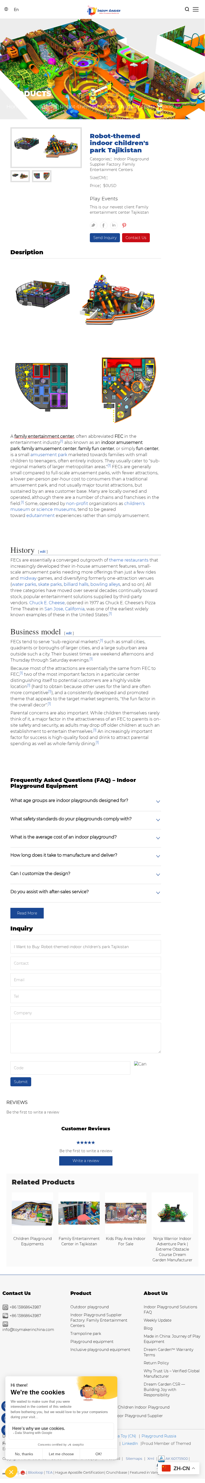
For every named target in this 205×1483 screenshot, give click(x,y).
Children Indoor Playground (144, 1407)
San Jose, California (65, 608)
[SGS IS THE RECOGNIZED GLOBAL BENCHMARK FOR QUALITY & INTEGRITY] (22, 1472)
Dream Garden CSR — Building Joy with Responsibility (164, 1389)
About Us (156, 1293)
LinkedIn (130, 1443)
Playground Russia (159, 1436)
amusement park (48, 454)
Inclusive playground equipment (100, 1349)
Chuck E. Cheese (47, 602)
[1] (61, 441)
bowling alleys (105, 584)
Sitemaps (134, 1458)
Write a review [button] (86, 1160)
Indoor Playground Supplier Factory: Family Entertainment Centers (98, 1320)
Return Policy (156, 1363)
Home (14, 106)
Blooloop (35, 1472)
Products (41, 106)
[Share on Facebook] (105, 223)
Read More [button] (27, 913)
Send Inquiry (104, 237)
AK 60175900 (176, 1458)
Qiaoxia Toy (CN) (121, 1436)
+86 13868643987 (25, 1307)
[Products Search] (187, 9)
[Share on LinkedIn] (115, 223)
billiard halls (76, 584)
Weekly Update (157, 1320)
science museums (56, 509)
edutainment (40, 515)
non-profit (77, 503)
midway (28, 578)
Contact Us (136, 237)
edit (43, 552)
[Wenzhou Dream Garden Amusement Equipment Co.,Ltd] (103, 10)
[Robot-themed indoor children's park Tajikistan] (46, 148)
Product (80, 1293)
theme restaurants (128, 560)
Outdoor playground (89, 1307)
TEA (49, 1472)
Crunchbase (116, 1472)
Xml (150, 1458)
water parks (24, 584)
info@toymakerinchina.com (28, 1329)
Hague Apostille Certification (79, 1472)
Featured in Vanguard (149, 1472)
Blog (148, 1328)
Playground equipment (92, 1341)
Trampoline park (85, 1333)
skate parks (50, 584)
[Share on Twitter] (95, 223)
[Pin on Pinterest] (123, 223)
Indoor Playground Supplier (137, 1415)
